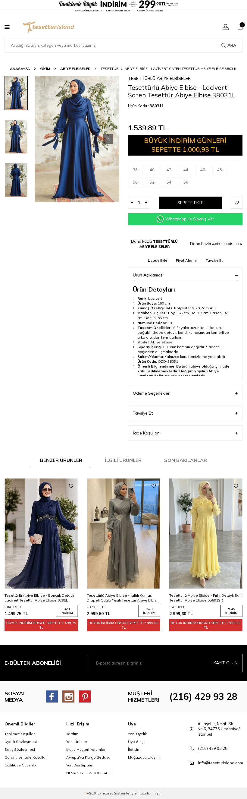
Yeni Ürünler (76, 741)
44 (185, 169)
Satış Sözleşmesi (20, 749)
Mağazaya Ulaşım (144, 757)
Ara (231, 45)
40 (152, 169)
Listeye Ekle (157, 260)
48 (219, 169)
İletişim (134, 749)
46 (202, 169)
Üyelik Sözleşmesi (21, 741)
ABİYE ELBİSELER (75, 68)
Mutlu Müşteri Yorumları (86, 749)
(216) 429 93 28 (203, 696)
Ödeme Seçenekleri (151, 393)
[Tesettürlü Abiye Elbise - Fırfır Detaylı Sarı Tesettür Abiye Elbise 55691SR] (123, 533)
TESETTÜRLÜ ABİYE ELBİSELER (159, 78)
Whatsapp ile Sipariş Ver (189, 219)
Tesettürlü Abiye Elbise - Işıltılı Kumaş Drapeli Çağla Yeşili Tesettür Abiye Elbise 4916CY (41, 598)
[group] (77, 139)
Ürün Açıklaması (148, 275)
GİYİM (45, 68)
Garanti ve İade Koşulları (26, 757)
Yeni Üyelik (137, 733)
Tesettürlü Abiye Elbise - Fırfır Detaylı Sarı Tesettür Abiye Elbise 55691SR (123, 597)
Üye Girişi (136, 741)
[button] (108, 139)
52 (152, 182)
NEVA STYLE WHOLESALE (89, 773)
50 (135, 182)
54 (169, 182)
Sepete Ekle (190, 202)
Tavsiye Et (214, 260)
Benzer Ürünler (61, 460)
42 (169, 169)
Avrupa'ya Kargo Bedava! (88, 757)
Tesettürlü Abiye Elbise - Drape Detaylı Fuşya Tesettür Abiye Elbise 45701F (203, 597)
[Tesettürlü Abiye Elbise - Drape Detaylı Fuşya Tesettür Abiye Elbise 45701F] (205, 533)
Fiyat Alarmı (186, 260)
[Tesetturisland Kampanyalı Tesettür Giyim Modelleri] (123, 6)
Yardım (72, 733)
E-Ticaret (105, 793)
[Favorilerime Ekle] (71, 486)
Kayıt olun (226, 662)
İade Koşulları (146, 433)
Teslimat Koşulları (20, 733)
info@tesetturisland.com (220, 762)
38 (135, 169)
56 (185, 182)
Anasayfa (20, 68)
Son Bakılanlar (185, 460)
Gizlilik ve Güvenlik (20, 765)
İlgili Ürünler (123, 460)
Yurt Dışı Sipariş (79, 765)
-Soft (91, 793)
